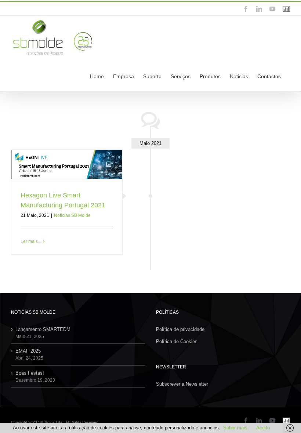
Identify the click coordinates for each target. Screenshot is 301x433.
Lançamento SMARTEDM (42, 329)
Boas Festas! (29, 373)
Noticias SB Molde (72, 215)
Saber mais (235, 427)
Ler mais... (31, 241)
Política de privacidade (180, 329)
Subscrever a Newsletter (182, 384)
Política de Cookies (176, 341)
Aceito (263, 427)
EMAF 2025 (28, 351)
